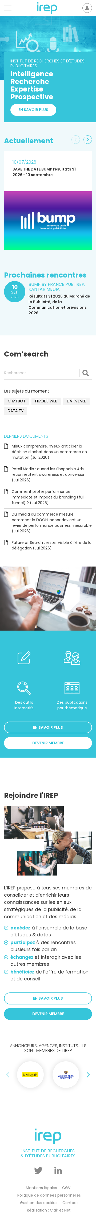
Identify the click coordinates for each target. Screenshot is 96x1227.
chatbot (17, 401)
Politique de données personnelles (49, 1195)
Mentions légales (41, 1187)
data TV (15, 410)
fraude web (46, 401)
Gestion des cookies (38, 1202)
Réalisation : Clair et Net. (49, 1210)
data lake (76, 401)
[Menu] (7, 8)
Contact (70, 1202)
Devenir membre (48, 743)
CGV (66, 1187)
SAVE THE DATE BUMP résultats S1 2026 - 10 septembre (44, 172)
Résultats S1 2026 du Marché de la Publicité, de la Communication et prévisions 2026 (59, 305)
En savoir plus (33, 109)
